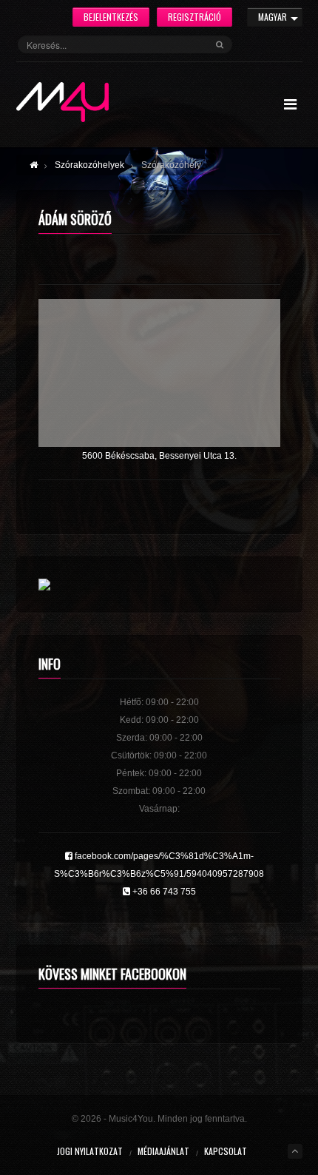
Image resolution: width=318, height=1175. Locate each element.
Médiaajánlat (163, 1151)
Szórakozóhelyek (89, 165)
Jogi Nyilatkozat (90, 1151)
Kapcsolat (225, 1151)
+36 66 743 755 (163, 891)
